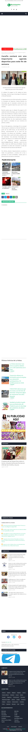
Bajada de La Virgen (6, 699)
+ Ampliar (12, 371)
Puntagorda (16, 716)
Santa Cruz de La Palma (6, 720)
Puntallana (3, 718)
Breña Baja (3, 713)
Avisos (21, 695)
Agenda (8, 692)
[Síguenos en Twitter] (14, 638)
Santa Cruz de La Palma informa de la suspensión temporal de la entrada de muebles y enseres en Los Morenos (17, 565)
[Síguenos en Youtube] (19, 638)
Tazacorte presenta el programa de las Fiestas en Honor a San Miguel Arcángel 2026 (13, 526)
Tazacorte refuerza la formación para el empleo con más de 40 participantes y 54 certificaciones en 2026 (18, 379)
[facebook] (11, 9)
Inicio (2, 52)
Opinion (13, 699)
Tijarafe (2, 722)
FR (10, 642)
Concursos (23, 697)
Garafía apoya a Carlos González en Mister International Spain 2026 (16, 580)
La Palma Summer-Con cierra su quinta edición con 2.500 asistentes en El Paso (18, 366)
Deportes (19, 692)
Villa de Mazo (17, 722)
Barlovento (3, 711)
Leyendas (8, 704)
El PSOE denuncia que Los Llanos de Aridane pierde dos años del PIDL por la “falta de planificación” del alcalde (17, 574)
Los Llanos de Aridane (5, 716)
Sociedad (12, 695)
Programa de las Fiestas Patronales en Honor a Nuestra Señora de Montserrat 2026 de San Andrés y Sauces (13, 463)
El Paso (15, 713)
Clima (3, 704)
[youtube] (16, 9)
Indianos (8, 701)
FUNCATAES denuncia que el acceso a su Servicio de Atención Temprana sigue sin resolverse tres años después (18, 392)
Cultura (23, 692)
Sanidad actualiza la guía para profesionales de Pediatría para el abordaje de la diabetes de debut (18, 405)
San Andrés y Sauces (18, 718)
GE (8, 642)
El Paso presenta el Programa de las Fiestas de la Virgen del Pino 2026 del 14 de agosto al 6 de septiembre (17, 587)
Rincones (13, 704)
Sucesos (3, 697)
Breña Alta (16, 711)
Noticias (6, 52)
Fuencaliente (4, 714)
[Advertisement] (14, 31)
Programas (9, 697)
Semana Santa (15, 701)
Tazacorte (16, 720)
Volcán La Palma (5, 695)
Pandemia (23, 699)
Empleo (18, 699)
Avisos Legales (14, 726)
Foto (18, 704)
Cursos (17, 695)
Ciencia (22, 704)
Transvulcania (16, 697)
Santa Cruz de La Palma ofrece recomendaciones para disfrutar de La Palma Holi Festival (13, 545)
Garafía (15, 714)
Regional (13, 692)
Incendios (22, 701)
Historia (3, 701)
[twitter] (14, 9)
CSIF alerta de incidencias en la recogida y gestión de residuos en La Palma (17, 594)
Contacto (20, 726)
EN (6, 642)
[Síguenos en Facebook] (8, 638)
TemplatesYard (13, 728)
